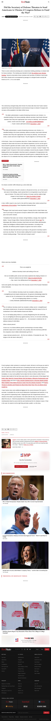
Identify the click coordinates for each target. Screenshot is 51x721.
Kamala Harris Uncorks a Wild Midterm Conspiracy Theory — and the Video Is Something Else (25, 570)
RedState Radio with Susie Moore (8, 686)
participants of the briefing (9, 205)
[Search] (48, 1)
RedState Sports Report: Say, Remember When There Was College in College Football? (24, 632)
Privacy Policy (11, 716)
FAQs (42, 649)
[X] (22, 649)
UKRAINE (12, 434)
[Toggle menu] (2, 2)
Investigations (4, 664)
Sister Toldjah (37, 673)
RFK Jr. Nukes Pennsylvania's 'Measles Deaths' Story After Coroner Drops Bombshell (23, 501)
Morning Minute (5, 666)
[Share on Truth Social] (37, 17)
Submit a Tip (20, 690)
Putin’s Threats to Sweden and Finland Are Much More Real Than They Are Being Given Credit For (25, 385)
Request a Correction (24, 716)
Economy (20, 664)
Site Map (30, 716)
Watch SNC (37, 690)
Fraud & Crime (21, 671)
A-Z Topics (20, 654)
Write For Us (20, 692)
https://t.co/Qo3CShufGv (35, 278)
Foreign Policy (21, 668)
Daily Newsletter (38, 688)
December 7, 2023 (35, 124)
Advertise (20, 686)
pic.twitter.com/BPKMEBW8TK (35, 121)
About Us (20, 683)
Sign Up (46, 712)
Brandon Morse (38, 666)
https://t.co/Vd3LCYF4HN (33, 196)
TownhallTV (4, 668)
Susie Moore (37, 662)
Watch (3, 662)
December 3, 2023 (37, 300)
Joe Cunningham (38, 664)
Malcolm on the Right (6, 683)
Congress (20, 659)
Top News (4, 657)
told (41, 220)
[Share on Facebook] (40, 17)
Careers (19, 688)
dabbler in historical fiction (41, 441)
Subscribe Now (33, 466)
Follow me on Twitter (28, 444)
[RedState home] (6, 649)
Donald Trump (21, 662)
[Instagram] (25, 649)
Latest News (4, 659)
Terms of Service (5, 716)
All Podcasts (4, 692)
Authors (3, 671)
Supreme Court (21, 675)
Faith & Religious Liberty (23, 666)
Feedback (17, 716)
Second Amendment (22, 677)
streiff (3, 16)
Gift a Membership (38, 686)
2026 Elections (21, 657)
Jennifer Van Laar (38, 659)
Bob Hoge (37, 671)
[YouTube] (30, 649)
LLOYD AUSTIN (5, 434)
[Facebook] (27, 649)
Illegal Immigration (22, 673)
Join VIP (47, 649)
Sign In (37, 649)
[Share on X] (35, 17)
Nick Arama (5, 538)
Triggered (3, 688)
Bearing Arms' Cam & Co (7, 690)
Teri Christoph (5, 503)
